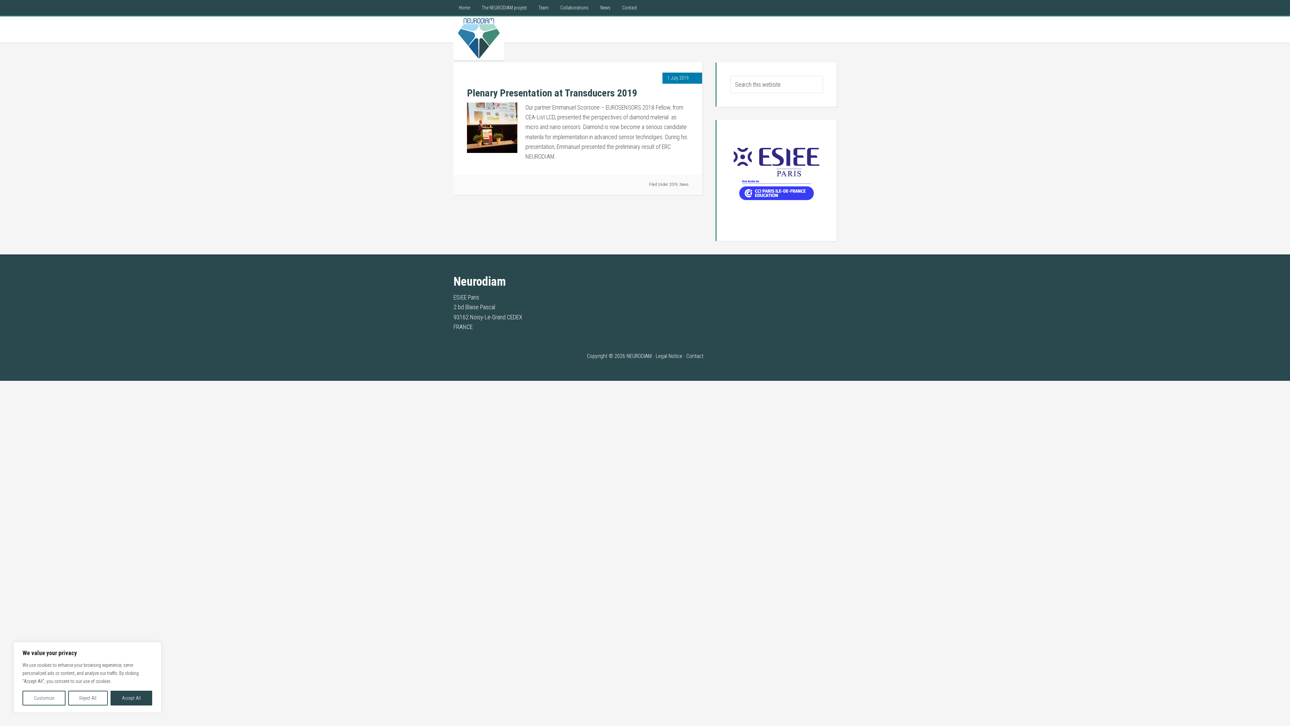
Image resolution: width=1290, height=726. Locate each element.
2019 (674, 184)
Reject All (87, 698)
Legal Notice (669, 356)
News (684, 184)
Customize (44, 698)
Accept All (131, 698)
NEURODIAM (479, 38)
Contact (694, 356)
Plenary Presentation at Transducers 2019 (552, 93)
